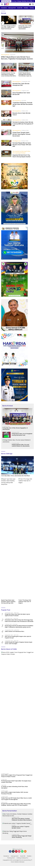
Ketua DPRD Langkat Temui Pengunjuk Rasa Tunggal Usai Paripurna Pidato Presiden (16, 775)
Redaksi (29, 856)
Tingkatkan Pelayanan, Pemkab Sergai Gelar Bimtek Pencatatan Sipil (23, 104)
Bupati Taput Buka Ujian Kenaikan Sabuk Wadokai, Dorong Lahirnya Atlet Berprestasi (8, 601)
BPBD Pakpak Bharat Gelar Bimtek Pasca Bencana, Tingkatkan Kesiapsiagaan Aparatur (17, 58)
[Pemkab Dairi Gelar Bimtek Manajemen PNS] (6, 84)
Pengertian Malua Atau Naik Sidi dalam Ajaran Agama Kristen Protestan (17, 614)
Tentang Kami (11, 858)
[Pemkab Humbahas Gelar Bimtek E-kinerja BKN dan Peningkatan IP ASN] (6, 123)
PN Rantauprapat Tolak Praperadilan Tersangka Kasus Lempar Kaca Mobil (16, 781)
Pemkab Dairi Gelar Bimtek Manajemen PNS (21, 84)
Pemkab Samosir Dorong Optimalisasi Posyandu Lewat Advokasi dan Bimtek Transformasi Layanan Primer (8, 74)
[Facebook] (10, 851)
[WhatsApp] (22, 851)
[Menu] (2, 4)
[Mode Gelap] (30, 4)
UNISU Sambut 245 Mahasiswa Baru (14, 631)
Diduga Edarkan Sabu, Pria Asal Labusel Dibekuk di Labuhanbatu (21, 445)
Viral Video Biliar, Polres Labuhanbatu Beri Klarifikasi (15, 475)
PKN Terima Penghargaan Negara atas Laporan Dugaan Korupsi (18, 637)
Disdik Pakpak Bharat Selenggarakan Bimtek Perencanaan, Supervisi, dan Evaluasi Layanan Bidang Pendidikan (25, 74)
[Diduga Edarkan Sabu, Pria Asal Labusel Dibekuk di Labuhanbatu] (17, 441)
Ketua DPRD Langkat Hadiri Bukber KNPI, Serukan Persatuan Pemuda (14, 793)
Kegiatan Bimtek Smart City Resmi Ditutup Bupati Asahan (21, 155)
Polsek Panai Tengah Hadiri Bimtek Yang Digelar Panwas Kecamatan (21, 134)
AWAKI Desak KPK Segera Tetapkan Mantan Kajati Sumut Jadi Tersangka (18, 642)
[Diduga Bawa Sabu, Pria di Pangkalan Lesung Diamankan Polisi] (26, 20)
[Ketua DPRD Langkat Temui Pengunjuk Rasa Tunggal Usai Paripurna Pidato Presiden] (17, 711)
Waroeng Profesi (25, 151)
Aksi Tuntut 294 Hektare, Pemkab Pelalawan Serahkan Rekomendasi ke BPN (22, 819)
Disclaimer (6, 856)
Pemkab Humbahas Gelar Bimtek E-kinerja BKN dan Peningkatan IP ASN (23, 123)
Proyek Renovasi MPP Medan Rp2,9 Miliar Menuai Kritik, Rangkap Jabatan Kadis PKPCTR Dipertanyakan (16, 804)
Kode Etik (22, 856)
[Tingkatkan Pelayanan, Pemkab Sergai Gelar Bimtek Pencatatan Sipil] (6, 104)
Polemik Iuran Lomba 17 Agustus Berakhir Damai (20, 827)
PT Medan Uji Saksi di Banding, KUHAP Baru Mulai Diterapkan (14, 787)
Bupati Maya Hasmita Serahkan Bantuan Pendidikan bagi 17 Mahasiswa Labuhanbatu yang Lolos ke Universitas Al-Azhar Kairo (19, 626)
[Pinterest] (16, 851)
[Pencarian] (33, 4)
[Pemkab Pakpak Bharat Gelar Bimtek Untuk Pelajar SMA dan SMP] (6, 144)
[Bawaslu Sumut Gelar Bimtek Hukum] (6, 113)
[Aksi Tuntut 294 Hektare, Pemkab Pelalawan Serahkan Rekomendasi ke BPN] (17, 815)
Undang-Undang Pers (22, 858)
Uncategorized (16, 141)
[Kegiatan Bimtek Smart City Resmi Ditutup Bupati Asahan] (6, 154)
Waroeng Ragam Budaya (19, 153)
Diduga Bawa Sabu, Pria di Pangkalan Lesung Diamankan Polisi (25, 27)
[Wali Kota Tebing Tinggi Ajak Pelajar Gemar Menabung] (17, 832)
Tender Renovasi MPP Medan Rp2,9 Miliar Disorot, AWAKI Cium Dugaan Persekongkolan (16, 798)
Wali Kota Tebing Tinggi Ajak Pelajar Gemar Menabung (22, 836)
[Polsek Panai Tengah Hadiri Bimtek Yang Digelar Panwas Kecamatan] (6, 134)
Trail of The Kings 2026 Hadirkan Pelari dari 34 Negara (24, 601)
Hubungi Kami (14, 856)
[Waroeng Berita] (10, 4)
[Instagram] (19, 851)
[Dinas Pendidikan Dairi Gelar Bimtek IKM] (6, 93)
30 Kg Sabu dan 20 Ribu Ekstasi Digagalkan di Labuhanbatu (7, 27)
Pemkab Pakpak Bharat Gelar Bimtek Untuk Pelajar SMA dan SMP (22, 144)
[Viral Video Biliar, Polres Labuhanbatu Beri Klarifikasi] (17, 465)
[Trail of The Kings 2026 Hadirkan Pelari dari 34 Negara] (26, 538)
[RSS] (25, 851)
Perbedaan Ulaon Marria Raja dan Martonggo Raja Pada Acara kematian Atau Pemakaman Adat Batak (19, 620)
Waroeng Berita (5, 54)
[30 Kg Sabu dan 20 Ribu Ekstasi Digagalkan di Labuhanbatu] (9, 20)
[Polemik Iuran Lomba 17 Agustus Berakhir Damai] (16, 823)
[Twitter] (13, 851)
